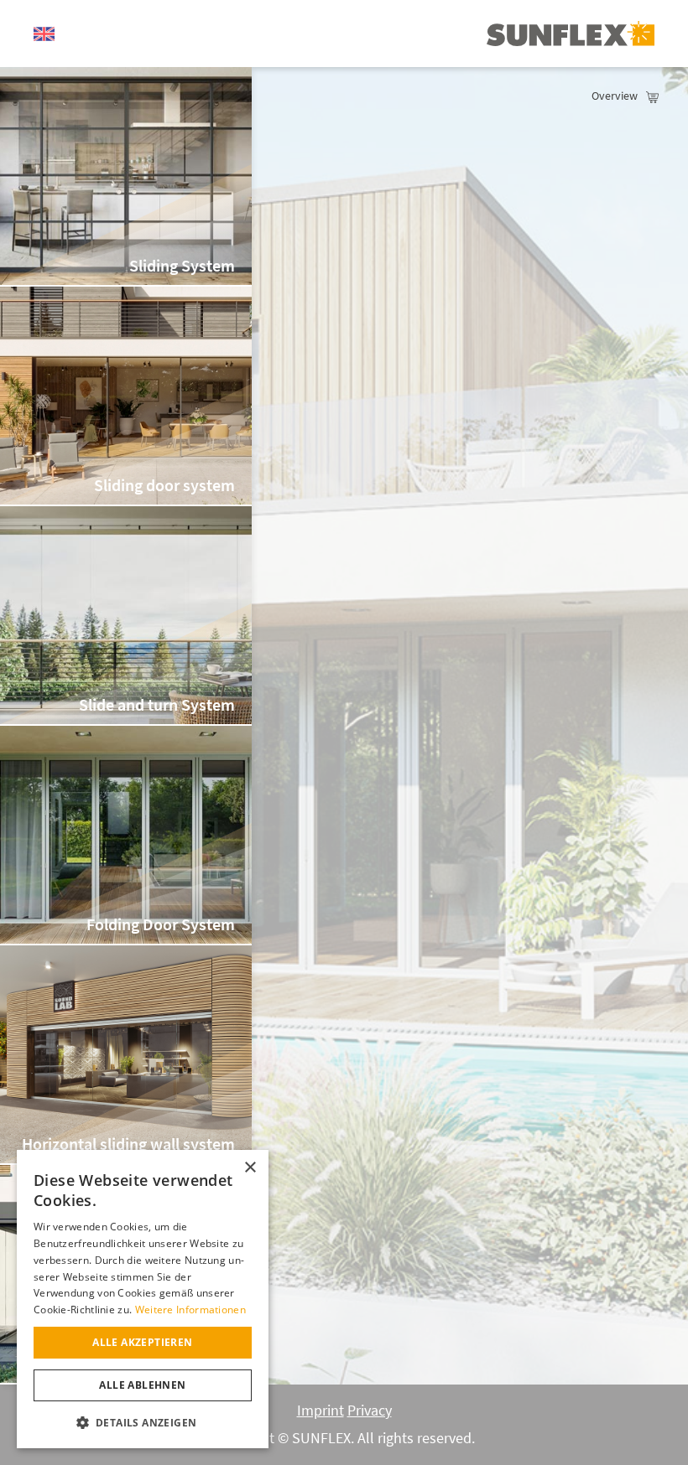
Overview (615, 95)
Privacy (369, 1410)
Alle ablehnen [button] (142, 1385)
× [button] (249, 1168)
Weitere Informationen (190, 1309)
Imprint (320, 1410)
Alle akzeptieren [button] (142, 1342)
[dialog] (142, 1299)
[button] (143, 1421)
